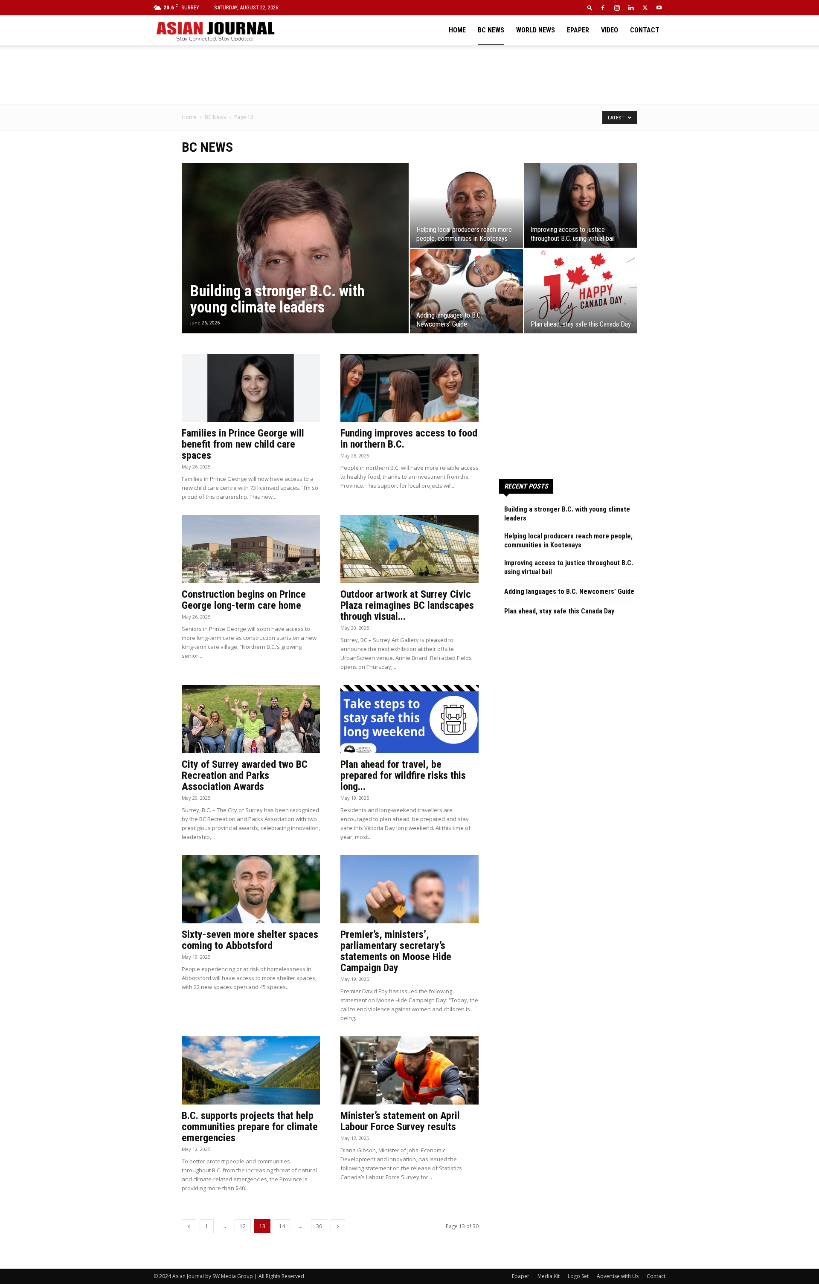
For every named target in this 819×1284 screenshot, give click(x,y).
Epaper (578, 30)
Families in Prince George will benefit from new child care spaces (243, 444)
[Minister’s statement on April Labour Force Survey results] (409, 1070)
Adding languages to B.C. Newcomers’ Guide (569, 591)
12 (243, 1226)
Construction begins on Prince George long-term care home (244, 599)
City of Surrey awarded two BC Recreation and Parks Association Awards (245, 775)
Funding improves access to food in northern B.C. (408, 438)
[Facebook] (602, 7)
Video (609, 30)
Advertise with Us (618, 1276)
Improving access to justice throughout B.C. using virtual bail (568, 567)
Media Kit (548, 1276)
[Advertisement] (409, 74)
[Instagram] (616, 7)
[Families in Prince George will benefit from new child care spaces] (251, 388)
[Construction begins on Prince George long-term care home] (251, 549)
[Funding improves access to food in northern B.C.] (409, 388)
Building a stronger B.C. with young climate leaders (567, 513)
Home (457, 30)
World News (535, 30)
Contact (644, 30)
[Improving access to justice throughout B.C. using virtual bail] (580, 205)
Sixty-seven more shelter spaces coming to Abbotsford (250, 939)
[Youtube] (659, 7)
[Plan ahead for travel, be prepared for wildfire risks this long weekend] (409, 719)
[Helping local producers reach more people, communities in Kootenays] (466, 205)
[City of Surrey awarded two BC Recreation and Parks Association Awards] (251, 719)
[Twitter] (645, 7)
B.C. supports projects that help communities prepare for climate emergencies (250, 1127)
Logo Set (578, 1276)
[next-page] (338, 1226)
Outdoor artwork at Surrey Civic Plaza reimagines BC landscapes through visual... (407, 605)
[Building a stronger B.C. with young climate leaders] (295, 261)
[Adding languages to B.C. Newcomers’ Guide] (466, 291)
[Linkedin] (630, 7)
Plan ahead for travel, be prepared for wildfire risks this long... (403, 775)
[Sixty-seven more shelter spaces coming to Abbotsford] (251, 889)
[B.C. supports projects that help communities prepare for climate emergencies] (251, 1070)
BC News (491, 30)
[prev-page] (189, 1226)
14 (282, 1226)
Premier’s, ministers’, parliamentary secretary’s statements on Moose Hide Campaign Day (395, 951)
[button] (590, 7)
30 (319, 1226)
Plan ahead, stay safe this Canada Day (559, 611)
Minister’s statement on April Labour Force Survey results (400, 1121)
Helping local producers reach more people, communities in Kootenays (568, 540)
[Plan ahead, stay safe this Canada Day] (580, 291)
